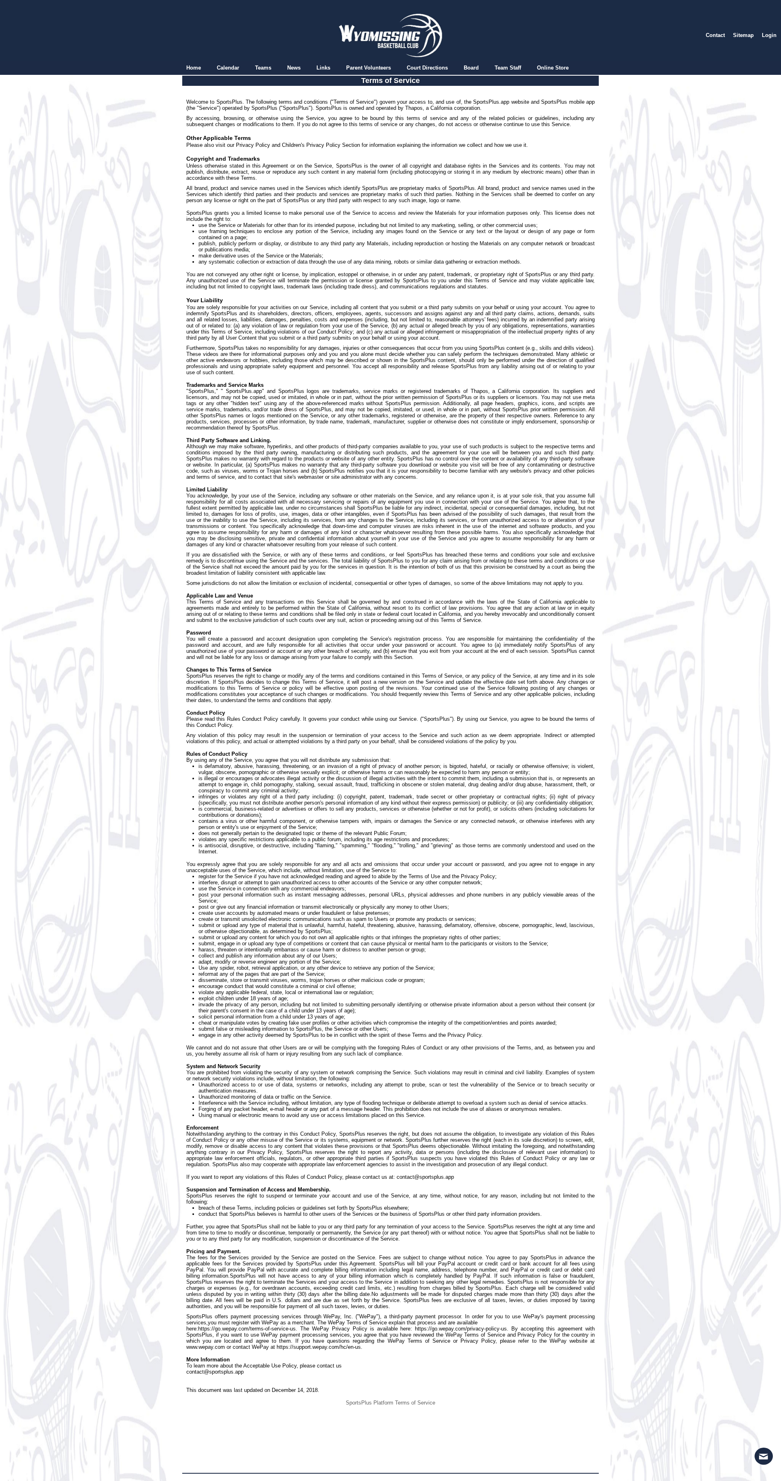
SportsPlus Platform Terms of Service (390, 1403)
